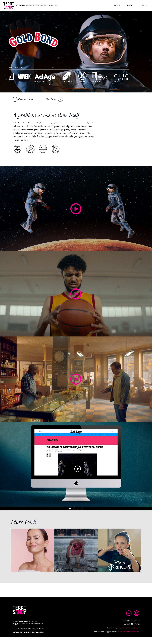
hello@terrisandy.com (130, 627)
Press (143, 5)
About (130, 5)
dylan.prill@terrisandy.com (128, 631)
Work (117, 5)
